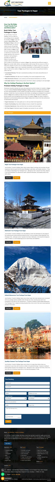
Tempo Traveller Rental (26, 457)
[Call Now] (2, 470)
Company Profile (9, 450)
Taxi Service (24, 455)
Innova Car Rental (25, 452)
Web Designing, (36, 479)
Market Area (8, 460)
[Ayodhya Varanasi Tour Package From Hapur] (27, 335)
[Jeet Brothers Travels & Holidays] (13, 3)
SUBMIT (8, 421)
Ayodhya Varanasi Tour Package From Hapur (17, 361)
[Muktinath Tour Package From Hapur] (27, 205)
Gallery (6, 452)
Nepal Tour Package (41, 450)
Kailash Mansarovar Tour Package (42, 454)
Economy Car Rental (25, 450)
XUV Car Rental (24, 453)
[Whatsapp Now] (2, 474)
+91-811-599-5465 (15, 474)
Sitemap (7, 458)
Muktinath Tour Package (42, 452)
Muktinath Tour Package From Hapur (15, 231)
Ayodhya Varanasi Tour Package (42, 457)
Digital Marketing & (43, 479)
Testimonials (8, 453)
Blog (6, 455)
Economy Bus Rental (25, 458)
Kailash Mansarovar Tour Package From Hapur (18, 295)
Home (5, 17)
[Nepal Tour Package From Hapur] (27, 138)
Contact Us (7, 457)
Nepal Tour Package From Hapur (14, 164)
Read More (8, 177)
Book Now (16, 177)
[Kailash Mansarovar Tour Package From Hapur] (27, 269)
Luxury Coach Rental (26, 460)
